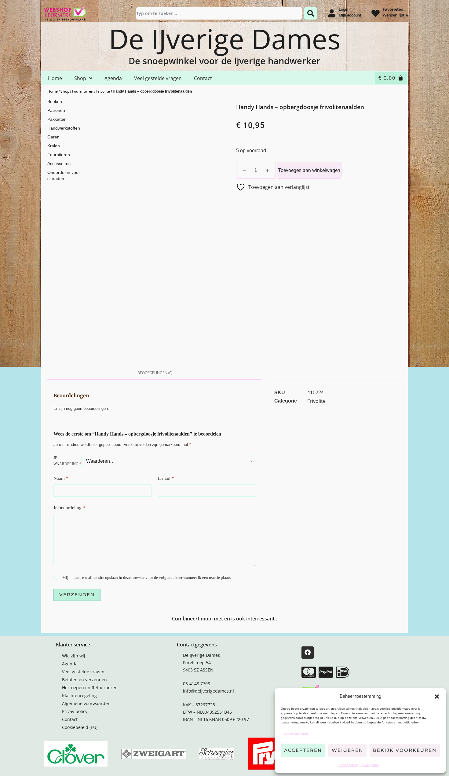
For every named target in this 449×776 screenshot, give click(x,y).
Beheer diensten (296, 733)
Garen (53, 136)
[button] (437, 696)
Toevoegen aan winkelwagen (309, 170)
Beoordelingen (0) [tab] (154, 372)
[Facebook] (307, 652)
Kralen (53, 145)
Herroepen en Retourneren (90, 687)
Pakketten (57, 119)
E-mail (166, 478)
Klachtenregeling (79, 695)
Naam (60, 478)
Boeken (54, 101)
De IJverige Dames (225, 38)
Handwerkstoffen (63, 128)
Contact (203, 78)
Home (55, 78)
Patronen (56, 110)
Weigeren (347, 750)
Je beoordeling (69, 507)
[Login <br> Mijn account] (331, 13)
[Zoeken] (310, 13)
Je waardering (67, 461)
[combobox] (219, 13)
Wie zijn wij (73, 656)
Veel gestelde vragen (158, 78)
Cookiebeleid (348, 765)
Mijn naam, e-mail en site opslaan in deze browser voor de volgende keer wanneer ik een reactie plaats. (147, 577)
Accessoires (59, 163)
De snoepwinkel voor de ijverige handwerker (224, 61)
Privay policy (370, 765)
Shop (80, 78)
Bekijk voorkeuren (404, 750)
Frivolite (103, 91)
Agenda (113, 78)
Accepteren (303, 750)
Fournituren (82, 91)
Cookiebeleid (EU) (79, 727)
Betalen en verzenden (84, 679)
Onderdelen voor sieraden (63, 175)
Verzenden (77, 595)
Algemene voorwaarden (86, 703)
